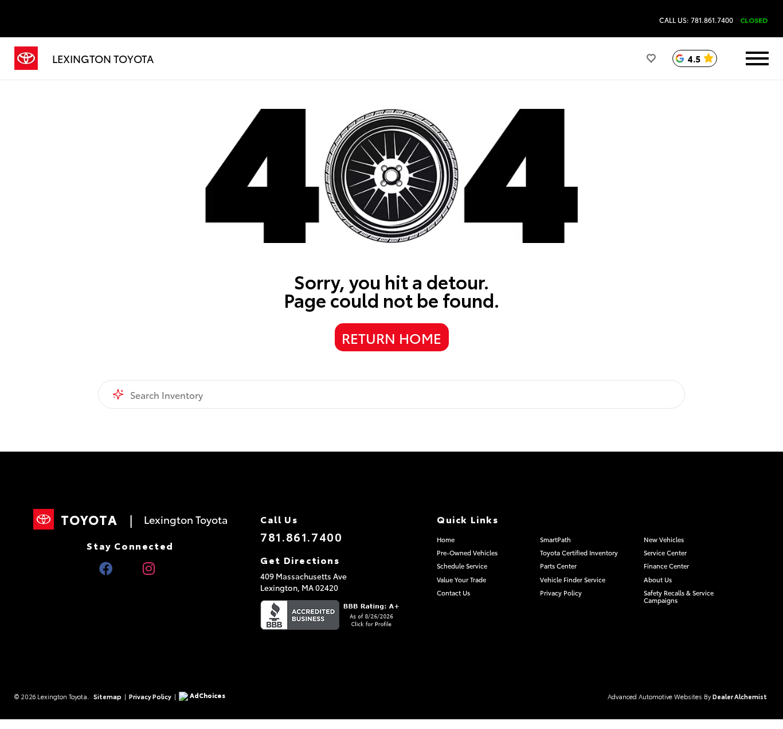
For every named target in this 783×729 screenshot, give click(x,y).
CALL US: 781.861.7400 (696, 20)
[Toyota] (26, 58)
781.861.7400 (301, 536)
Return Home (391, 337)
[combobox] (392, 394)
